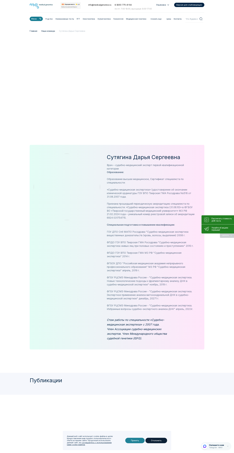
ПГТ (78, 19)
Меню (34, 19)
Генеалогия (118, 19)
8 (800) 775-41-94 (123, 5)
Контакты (178, 19)
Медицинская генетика (136, 19)
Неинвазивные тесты (65, 19)
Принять (135, 440)
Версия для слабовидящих (189, 5)
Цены (169, 19)
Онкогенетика (89, 19)
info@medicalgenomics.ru (99, 5)
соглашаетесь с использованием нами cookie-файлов (89, 443)
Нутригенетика (104, 19)
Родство (49, 19)
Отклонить (156, 440)
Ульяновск (161, 5)
